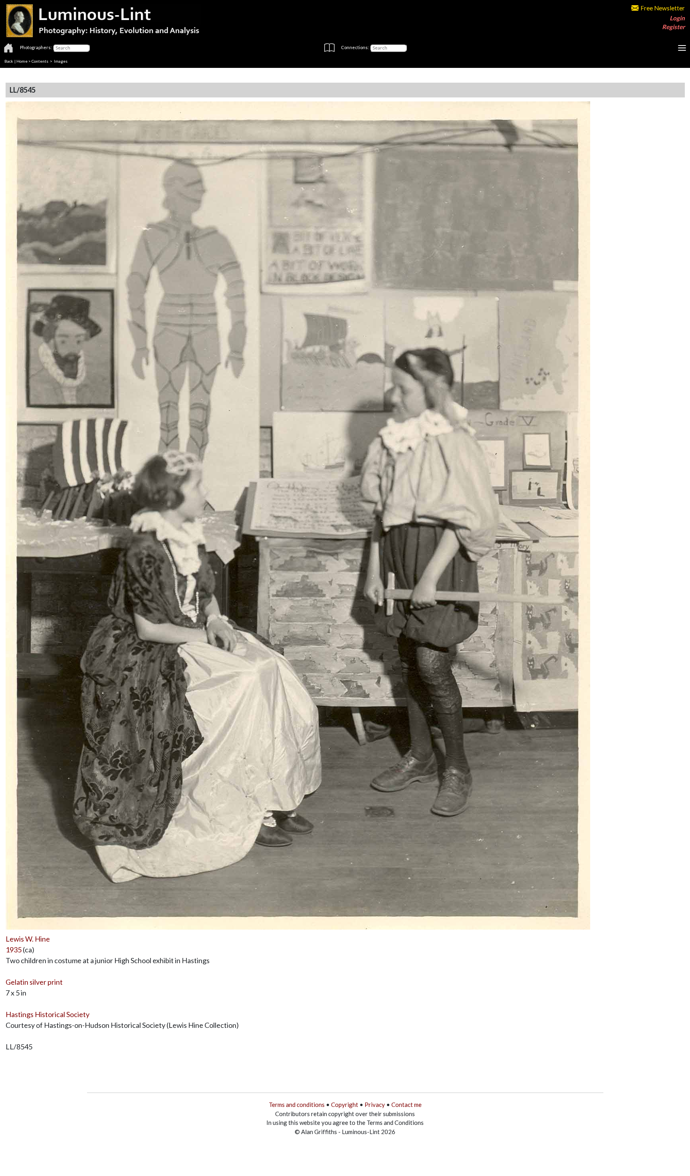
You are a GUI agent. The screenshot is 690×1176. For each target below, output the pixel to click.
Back (8, 61)
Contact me (406, 1104)
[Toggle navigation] (682, 48)
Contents (40, 61)
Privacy (375, 1104)
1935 (14, 949)
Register (673, 26)
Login (677, 18)
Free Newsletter (662, 8)
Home (22, 61)
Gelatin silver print (34, 982)
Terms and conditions (297, 1104)
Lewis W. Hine (28, 938)
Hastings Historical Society (47, 1014)
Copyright (344, 1104)
